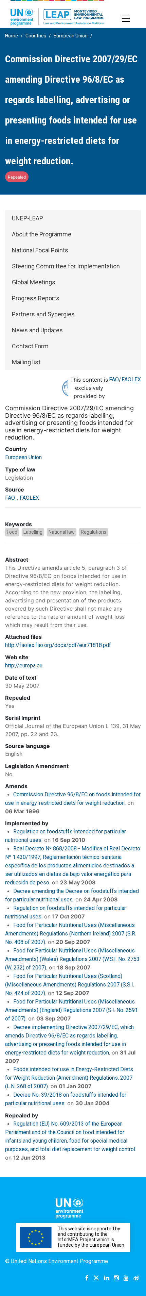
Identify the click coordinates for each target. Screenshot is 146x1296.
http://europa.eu (23, 665)
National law (62, 532)
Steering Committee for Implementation (66, 266)
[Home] (57, 13)
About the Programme (41, 234)
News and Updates (37, 330)
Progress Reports (35, 298)
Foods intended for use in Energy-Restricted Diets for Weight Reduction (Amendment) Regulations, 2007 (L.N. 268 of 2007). (69, 1078)
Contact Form (30, 346)
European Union (71, 35)
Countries (35, 35)
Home (11, 35)
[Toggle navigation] (125, 19)
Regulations (93, 532)
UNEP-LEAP (27, 218)
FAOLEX (131, 379)
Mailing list (26, 362)
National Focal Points (40, 250)
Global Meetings (33, 282)
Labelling (32, 532)
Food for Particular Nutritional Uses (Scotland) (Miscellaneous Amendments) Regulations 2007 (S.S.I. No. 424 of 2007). (69, 984)
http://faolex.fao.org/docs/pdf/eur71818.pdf (58, 645)
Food (12, 532)
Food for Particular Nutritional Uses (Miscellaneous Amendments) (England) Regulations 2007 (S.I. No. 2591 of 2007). (71, 1010)
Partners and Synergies (43, 314)
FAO (114, 379)
